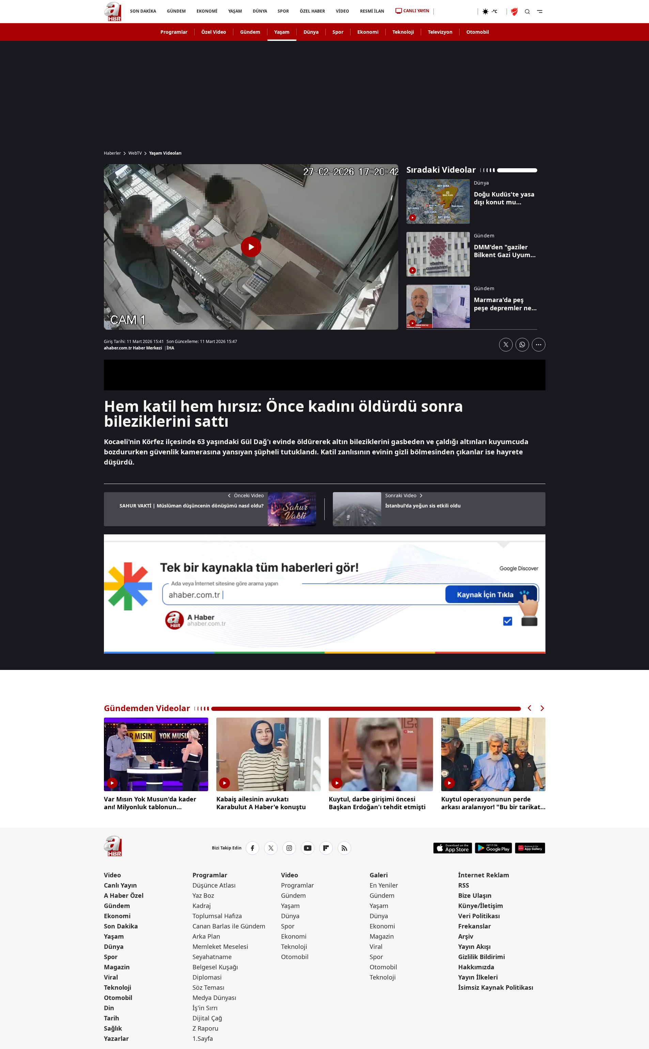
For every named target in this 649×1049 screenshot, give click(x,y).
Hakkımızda (476, 967)
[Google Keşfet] (324, 594)
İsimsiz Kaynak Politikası (495, 987)
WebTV (135, 153)
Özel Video (213, 32)
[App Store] (452, 848)
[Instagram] (289, 848)
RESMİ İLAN (372, 11)
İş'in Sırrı (205, 1008)
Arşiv (465, 936)
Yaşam (282, 32)
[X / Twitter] (271, 848)
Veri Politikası (479, 916)
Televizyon (440, 32)
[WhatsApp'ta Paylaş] (522, 344)
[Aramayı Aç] (527, 11)
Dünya (311, 32)
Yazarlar (116, 1038)
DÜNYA (259, 11)
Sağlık (113, 1028)
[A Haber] (113, 11)
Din (109, 1008)
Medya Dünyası (214, 997)
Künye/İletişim (480, 906)
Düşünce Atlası (214, 885)
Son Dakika (121, 926)
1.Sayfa (202, 1038)
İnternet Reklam (483, 875)
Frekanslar (474, 926)
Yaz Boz (203, 895)
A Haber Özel (123, 895)
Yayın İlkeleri (478, 977)
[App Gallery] (530, 848)
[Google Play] (493, 848)
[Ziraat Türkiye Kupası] (515, 11)
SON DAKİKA (143, 11)
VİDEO (342, 11)
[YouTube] (307, 848)
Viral (111, 977)
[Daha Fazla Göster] (538, 344)
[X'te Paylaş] (506, 344)
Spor (338, 32)
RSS (463, 885)
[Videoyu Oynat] (251, 247)
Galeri (379, 875)
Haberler (112, 153)
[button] (529, 708)
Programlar (173, 32)
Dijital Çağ (207, 1018)
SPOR (283, 11)
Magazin (117, 967)
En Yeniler (384, 885)
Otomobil (477, 32)
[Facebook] (252, 848)
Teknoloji (403, 32)
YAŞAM (235, 11)
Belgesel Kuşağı (215, 967)
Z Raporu (205, 1028)
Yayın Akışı (474, 946)
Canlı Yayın (120, 885)
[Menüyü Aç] (540, 11)
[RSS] (344, 848)
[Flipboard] (326, 848)
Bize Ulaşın (475, 895)
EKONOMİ (206, 11)
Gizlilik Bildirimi (481, 957)
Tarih (111, 1018)
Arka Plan (206, 936)
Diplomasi (207, 977)
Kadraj (201, 906)
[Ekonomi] (456, 11)
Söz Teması (208, 987)
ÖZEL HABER (312, 11)
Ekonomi (367, 32)
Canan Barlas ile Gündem (228, 926)
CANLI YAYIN (416, 11)
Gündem (250, 32)
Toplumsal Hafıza (217, 916)
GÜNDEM (176, 11)
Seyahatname (212, 957)
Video (112, 875)
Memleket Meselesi (220, 946)
